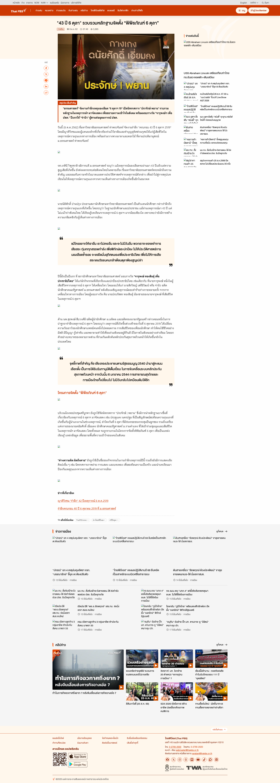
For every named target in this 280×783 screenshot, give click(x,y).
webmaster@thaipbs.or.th (187, 750)
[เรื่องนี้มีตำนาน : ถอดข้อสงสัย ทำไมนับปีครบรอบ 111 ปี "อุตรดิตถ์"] (211, 659)
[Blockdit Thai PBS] (210, 759)
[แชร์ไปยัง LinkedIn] (46, 86)
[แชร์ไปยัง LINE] (46, 80)
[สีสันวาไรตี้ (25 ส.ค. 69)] (142, 691)
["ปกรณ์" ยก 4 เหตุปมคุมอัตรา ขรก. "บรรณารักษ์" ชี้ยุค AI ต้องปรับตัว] (191, 86)
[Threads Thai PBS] (185, 759)
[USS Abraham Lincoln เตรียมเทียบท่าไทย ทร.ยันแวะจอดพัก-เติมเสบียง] (210, 55)
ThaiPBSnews (81, 520)
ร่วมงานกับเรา (82, 742)
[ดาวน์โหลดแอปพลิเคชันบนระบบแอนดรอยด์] (77, 764)
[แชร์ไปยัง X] (46, 74)
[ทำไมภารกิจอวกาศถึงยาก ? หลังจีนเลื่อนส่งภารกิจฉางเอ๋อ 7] (88, 670)
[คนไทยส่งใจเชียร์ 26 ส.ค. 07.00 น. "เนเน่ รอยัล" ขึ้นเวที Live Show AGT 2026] (191, 96)
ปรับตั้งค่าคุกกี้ (132, 742)
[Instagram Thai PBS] (179, 759)
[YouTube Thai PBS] (198, 759)
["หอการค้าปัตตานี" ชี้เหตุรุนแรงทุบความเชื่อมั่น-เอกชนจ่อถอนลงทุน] (191, 142)
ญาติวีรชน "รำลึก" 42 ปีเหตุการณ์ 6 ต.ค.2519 (83, 500)
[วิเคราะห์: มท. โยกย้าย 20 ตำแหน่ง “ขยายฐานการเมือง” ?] (177, 659)
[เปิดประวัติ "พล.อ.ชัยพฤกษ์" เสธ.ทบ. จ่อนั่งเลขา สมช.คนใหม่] (64, 611)
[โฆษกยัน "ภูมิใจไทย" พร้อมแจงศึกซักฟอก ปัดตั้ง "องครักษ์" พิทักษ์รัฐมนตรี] (152, 611)
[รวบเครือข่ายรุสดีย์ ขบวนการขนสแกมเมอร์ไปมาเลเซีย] (142, 659)
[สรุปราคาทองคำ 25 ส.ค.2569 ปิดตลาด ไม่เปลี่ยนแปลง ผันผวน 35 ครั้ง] (191, 163)
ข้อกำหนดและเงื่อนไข (110, 738)
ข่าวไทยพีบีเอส (98, 520)
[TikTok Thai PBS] (204, 759)
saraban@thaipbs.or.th (202, 753)
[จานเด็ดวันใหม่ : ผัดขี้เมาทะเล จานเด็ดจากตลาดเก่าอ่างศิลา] (211, 691)
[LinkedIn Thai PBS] (216, 759)
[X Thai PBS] (173, 759)
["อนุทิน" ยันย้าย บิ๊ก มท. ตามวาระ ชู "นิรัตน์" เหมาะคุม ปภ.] (152, 626)
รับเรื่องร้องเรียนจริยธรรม (137, 738)
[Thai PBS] (19, 10)
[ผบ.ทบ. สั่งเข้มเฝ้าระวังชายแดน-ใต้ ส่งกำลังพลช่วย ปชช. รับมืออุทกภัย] (191, 152)
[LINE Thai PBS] (192, 759)
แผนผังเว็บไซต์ (58, 738)
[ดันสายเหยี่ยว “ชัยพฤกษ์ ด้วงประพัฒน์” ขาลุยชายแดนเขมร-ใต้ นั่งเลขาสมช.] (191, 130)
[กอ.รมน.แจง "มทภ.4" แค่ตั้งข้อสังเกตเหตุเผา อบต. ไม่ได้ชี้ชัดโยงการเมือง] (152, 595)
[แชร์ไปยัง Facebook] (46, 68)
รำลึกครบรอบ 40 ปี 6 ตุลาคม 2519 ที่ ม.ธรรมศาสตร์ (87, 508)
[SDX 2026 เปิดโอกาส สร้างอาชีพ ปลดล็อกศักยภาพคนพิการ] (177, 691)
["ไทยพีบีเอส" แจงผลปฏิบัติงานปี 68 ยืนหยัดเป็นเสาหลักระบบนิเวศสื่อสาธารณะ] (191, 108)
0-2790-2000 (175, 746)
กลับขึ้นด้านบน (218, 729)
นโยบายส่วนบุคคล (84, 738)
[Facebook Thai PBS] (167, 759)
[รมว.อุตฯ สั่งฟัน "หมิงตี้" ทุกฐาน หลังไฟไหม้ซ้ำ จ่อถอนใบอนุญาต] (191, 119)
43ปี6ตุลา (113, 520)
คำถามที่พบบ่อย (58, 742)
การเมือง (61, 29)
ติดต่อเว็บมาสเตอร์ (109, 742)
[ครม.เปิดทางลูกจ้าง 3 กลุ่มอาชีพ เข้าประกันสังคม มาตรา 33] (64, 626)
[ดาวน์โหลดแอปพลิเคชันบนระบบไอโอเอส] (77, 756)
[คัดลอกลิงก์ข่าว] (46, 92)
